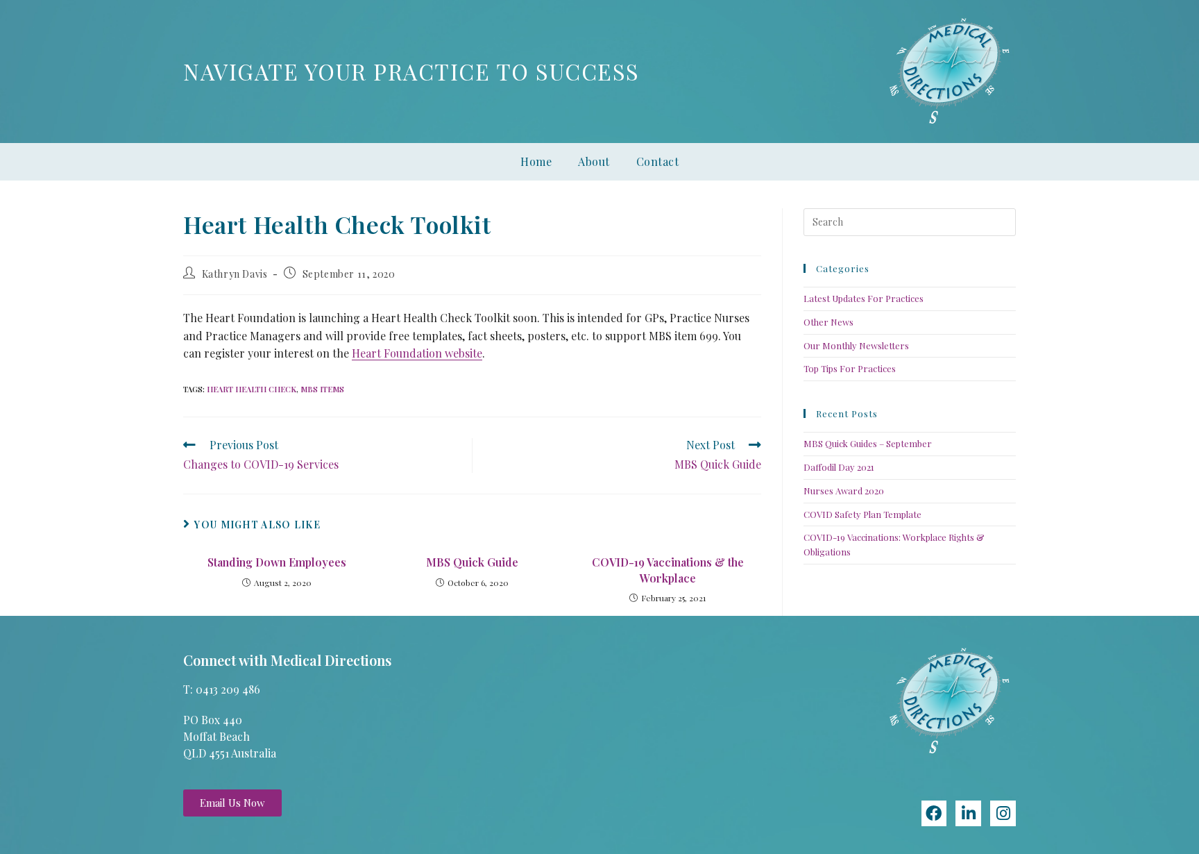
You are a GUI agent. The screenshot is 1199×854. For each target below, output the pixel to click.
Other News (828, 322)
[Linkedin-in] (968, 813)
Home (536, 161)
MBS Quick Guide (472, 562)
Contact (657, 161)
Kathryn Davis (235, 274)
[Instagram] (1003, 813)
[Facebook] (934, 813)
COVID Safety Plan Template (862, 514)
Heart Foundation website (417, 353)
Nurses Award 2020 (843, 490)
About (594, 161)
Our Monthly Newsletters (856, 345)
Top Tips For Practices (849, 368)
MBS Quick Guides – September (867, 443)
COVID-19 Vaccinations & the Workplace (668, 570)
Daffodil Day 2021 (838, 467)
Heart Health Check (251, 389)
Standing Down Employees (276, 562)
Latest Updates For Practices (863, 298)
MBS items (322, 389)
